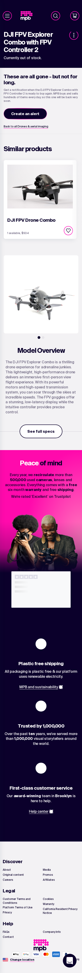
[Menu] (7, 15)
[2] (43, 337)
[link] (28, 16)
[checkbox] (68, 230)
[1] (39, 337)
